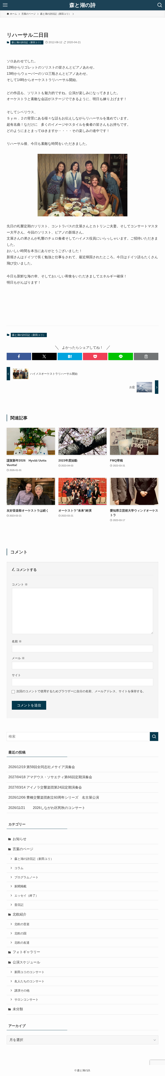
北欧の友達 (21, 942)
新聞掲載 (20, 886)
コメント (20, 584)
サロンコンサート (26, 999)
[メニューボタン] (5, 5)
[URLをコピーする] (146, 356)
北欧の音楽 (21, 924)
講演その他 (21, 990)
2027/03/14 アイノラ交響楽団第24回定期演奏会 (45, 787)
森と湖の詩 (82, 5)
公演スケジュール (26, 962)
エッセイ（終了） (26, 895)
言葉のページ (23, 849)
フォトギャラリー (26, 952)
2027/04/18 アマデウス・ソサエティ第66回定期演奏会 (50, 777)
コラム (18, 868)
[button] (19, 356)
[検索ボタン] (160, 5)
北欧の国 (20, 933)
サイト (16, 675)
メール (18, 658)
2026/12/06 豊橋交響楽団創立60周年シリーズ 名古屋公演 (53, 797)
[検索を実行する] (154, 736)
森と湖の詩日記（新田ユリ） (27, 42)
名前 (17, 641)
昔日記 (18, 904)
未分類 (18, 1009)
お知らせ (19, 839)
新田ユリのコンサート (29, 972)
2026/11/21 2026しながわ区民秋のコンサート (46, 808)
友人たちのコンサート (29, 981)
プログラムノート (26, 877)
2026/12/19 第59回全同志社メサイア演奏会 (41, 767)
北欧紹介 (19, 914)
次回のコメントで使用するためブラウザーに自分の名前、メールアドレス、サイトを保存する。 (81, 691)
